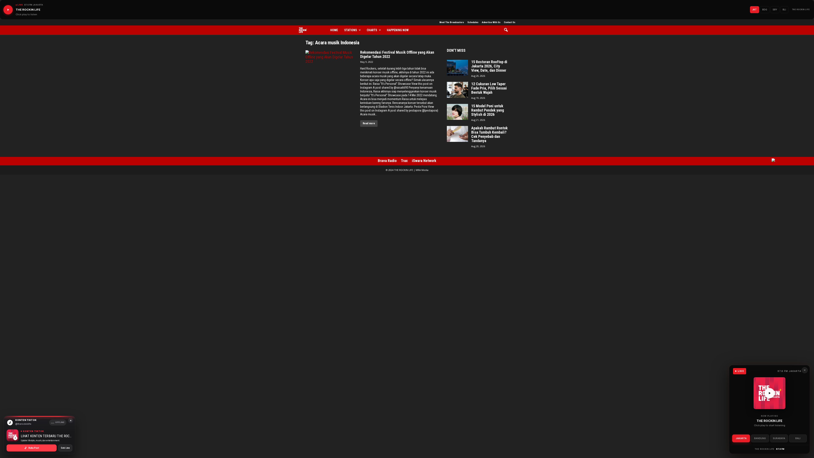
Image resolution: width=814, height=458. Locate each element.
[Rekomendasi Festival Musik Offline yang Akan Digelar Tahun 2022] (330, 70)
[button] (507, 30)
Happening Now (398, 30)
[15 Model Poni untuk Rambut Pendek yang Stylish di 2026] (457, 112)
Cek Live (65, 448)
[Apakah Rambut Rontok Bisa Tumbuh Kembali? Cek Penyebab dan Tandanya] (457, 134)
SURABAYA (779, 438)
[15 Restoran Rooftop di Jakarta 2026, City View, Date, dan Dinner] (457, 68)
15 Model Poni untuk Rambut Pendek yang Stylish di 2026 (487, 110)
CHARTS (372, 30)
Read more (369, 123)
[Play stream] (769, 393)
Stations (350, 30)
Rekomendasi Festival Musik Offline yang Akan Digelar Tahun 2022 (397, 54)
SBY (775, 9)
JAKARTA (741, 438)
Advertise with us (491, 22)
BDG (764, 9)
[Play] (8, 9)
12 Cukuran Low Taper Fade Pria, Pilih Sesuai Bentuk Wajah (489, 88)
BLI (784, 9)
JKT (754, 9)
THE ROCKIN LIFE (801, 9)
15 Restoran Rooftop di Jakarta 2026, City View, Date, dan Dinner (489, 66)
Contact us (509, 22)
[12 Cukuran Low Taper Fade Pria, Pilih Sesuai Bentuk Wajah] (457, 90)
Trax (404, 160)
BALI (797, 438)
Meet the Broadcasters (451, 22)
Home (334, 30)
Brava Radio (387, 160)
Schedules (472, 22)
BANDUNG (760, 438)
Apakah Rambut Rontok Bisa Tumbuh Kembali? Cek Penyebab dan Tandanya (489, 134)
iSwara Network (424, 160)
